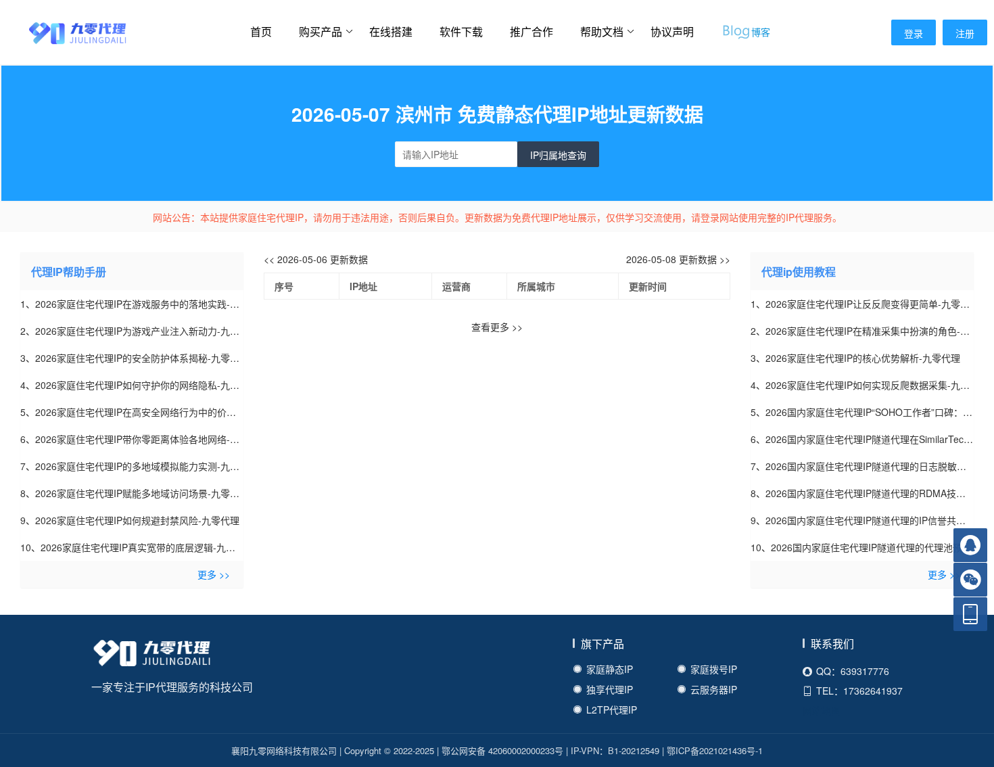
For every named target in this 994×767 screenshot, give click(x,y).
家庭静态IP (609, 669)
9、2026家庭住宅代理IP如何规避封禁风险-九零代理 (129, 520)
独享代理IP (609, 689)
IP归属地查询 (558, 155)
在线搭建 (390, 31)
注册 (964, 33)
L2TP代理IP (611, 709)
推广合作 (531, 31)
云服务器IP (713, 689)
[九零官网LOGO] (64, 32)
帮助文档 (601, 31)
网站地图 (822, 710)
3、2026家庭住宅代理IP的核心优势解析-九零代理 (855, 358)
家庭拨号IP (713, 669)
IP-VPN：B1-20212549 (615, 750)
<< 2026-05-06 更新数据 (316, 259)
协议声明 (672, 31)
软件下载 (461, 31)
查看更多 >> (497, 326)
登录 (913, 33)
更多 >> (213, 574)
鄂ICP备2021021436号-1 (715, 750)
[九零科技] (152, 655)
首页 (261, 31)
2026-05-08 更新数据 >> (678, 259)
